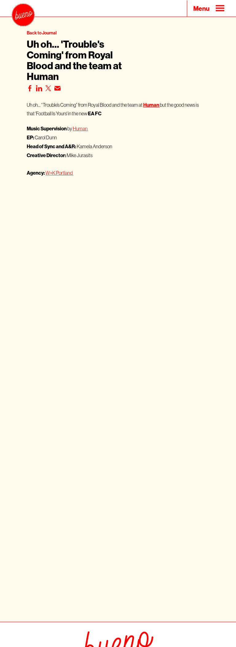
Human (80, 128)
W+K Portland (59, 173)
